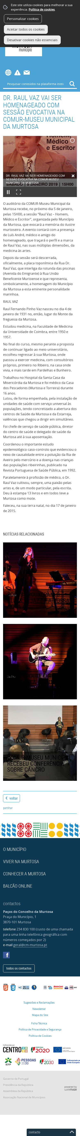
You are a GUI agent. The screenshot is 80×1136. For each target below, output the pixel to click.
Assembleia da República (18, 1091)
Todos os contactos (18, 968)
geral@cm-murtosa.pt (30, 945)
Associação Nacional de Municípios (24, 1097)
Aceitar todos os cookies (26, 29)
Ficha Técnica (39, 1023)
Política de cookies (42, 9)
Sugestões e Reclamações (39, 1002)
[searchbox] (40, 84)
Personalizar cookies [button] (23, 19)
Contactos (27, 72)
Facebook (6, 955)
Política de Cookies (40, 1036)
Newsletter (39, 1009)
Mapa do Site (40, 1015)
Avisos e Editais (17, 72)
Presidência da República (18, 1085)
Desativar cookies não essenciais (32, 40)
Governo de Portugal (16, 1079)
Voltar (13, 798)
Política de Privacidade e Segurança (40, 1029)
